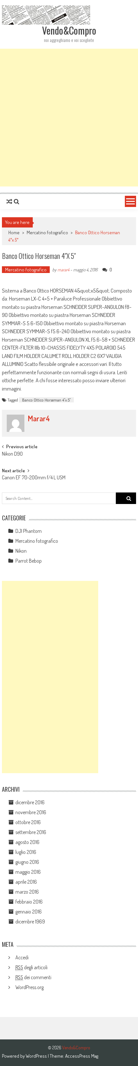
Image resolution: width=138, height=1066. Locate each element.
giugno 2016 (27, 862)
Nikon (21, 551)
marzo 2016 (27, 891)
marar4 (63, 269)
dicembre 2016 (30, 802)
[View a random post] (9, 201)
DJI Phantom (28, 531)
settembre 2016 (30, 832)
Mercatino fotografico (47, 232)
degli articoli (31, 967)
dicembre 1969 (30, 921)
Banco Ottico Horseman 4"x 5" (46, 399)
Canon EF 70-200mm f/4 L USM (33, 478)
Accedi (22, 957)
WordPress (37, 1056)
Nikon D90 (12, 454)
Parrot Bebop (28, 561)
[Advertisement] (69, 117)
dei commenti (33, 977)
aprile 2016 (26, 882)
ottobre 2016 (28, 822)
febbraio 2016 (29, 901)
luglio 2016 (25, 852)
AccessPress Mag (81, 1056)
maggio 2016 (28, 872)
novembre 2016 (30, 812)
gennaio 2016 (28, 911)
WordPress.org (29, 987)
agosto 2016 (27, 842)
